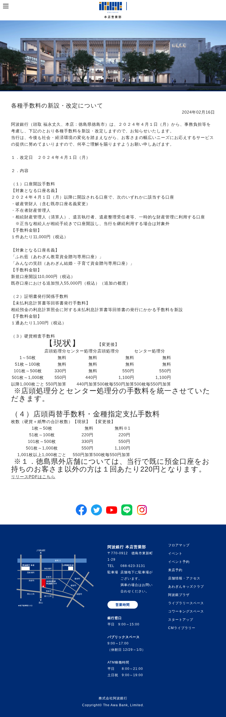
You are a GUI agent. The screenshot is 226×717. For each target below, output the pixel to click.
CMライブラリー (181, 628)
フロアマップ (179, 545)
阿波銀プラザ (179, 595)
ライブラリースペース (186, 603)
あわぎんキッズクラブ (186, 586)
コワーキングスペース (186, 611)
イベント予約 (179, 562)
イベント (175, 553)
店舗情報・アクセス (184, 578)
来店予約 (175, 570)
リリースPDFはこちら (33, 477)
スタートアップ (180, 620)
